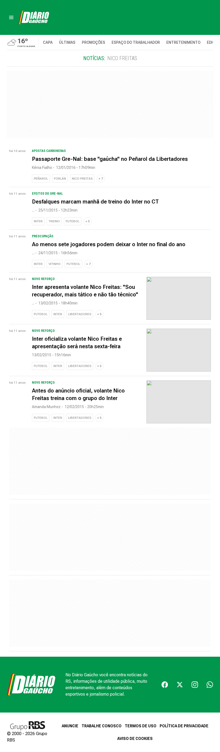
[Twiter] (180, 684)
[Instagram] (195, 684)
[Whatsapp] (210, 684)
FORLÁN (60, 178)
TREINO (54, 221)
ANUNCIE (70, 726)
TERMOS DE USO (140, 726)
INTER (38, 221)
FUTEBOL (72, 221)
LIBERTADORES (79, 314)
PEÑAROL (41, 178)
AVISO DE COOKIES (135, 738)
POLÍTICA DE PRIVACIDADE (184, 726)
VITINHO (55, 264)
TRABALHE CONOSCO (102, 726)
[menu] (11, 17)
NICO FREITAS (82, 178)
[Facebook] (165, 684)
